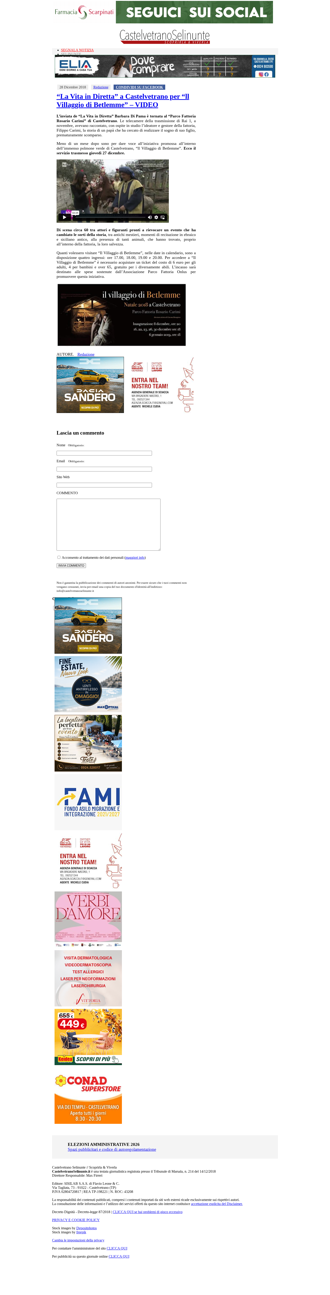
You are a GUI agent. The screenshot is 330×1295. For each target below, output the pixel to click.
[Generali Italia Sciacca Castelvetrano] (160, 412)
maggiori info (135, 557)
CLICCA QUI (117, 1248)
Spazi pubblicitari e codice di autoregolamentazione (112, 1149)
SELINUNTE (71, 54)
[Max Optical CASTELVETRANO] (88, 711)
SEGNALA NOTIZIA (77, 50)
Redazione (100, 87)
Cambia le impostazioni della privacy (78, 1240)
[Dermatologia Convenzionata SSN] (88, 1005)
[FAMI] (88, 829)
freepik (81, 1232)
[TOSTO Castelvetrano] (88, 770)
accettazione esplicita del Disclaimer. (217, 1204)
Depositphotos (86, 1228)
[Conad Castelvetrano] (88, 1122)
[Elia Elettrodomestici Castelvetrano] (165, 76)
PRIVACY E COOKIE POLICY (76, 1220)
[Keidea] (88, 1064)
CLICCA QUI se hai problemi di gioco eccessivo (148, 1212)
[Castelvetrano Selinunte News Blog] (165, 43)
